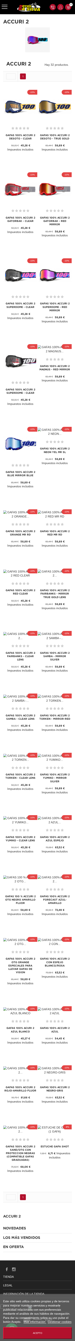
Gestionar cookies (59, 1321)
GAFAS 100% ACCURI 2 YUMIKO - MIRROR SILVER (55, 777)
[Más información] (29, 156)
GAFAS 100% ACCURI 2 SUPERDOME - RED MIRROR (55, 306)
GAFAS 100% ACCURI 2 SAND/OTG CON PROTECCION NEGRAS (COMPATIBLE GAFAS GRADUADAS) (20, 1153)
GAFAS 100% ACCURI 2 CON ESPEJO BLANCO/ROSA (55, 962)
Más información (35, 1321)
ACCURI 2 (12, 1216)
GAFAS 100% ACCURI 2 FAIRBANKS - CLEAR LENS (20, 656)
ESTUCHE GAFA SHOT (55, 1146)
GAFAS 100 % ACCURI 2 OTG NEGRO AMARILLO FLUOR (20, 899)
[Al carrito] (12, 156)
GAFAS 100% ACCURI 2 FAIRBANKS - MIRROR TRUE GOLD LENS (55, 593)
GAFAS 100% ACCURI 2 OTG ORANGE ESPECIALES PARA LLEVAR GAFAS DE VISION (20, 966)
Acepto (37, 1333)
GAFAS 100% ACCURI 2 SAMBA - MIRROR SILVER (55, 656)
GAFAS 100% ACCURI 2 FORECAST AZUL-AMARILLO (55, 899)
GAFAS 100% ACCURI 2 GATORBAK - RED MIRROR (55, 221)
